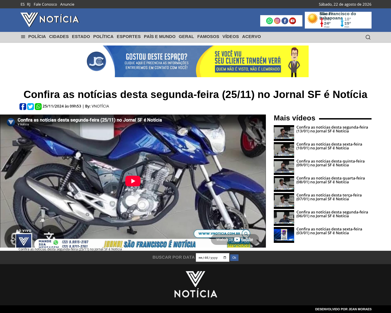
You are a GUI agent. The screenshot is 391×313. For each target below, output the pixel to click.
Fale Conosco (45, 4)
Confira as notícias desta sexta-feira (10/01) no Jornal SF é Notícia (329, 146)
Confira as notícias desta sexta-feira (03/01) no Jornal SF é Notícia (329, 230)
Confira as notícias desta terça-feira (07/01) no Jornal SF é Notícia (329, 196)
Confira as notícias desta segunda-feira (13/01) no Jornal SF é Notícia (332, 129)
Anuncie (67, 4)
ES (23, 4)
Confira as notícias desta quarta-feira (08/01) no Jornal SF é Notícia (330, 179)
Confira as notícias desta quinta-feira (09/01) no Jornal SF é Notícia (330, 162)
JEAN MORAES (360, 309)
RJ (29, 4)
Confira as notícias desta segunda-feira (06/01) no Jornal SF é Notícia (332, 213)
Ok (234, 257)
